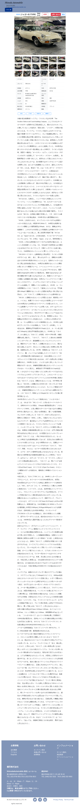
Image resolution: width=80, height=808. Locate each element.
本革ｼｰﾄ (47, 113)
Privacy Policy (58, 800)
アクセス (14, 752)
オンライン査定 (39, 750)
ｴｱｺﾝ (21, 113)
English (14, 754)
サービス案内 (61, 752)
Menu (8, 9)
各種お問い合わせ (40, 752)
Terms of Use (69, 800)
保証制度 (60, 754)
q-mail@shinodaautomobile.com (18, 7)
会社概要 (14, 750)
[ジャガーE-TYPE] (40, 36)
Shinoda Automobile (14, 3)
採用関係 (37, 754)
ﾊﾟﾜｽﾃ (30, 113)
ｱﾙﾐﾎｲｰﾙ (39, 113)
